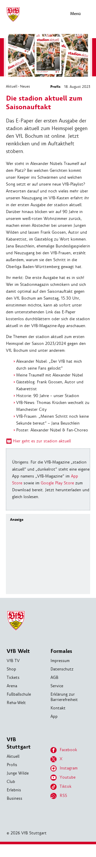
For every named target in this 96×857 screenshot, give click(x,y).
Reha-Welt (16, 702)
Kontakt (58, 708)
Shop (11, 669)
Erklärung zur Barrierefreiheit (64, 697)
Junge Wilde (18, 773)
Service (56, 686)
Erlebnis (14, 790)
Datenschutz (61, 669)
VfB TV (13, 660)
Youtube (68, 777)
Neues (25, 86)
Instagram (69, 768)
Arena (12, 686)
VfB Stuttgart (19, 743)
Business (14, 798)
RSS (63, 795)
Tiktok (65, 786)
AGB (54, 677)
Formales (61, 651)
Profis (55, 86)
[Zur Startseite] (13, 21)
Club (11, 781)
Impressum (60, 660)
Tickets (13, 677)
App (54, 716)
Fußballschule (19, 694)
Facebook (68, 749)
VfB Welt (18, 651)
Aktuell (11, 86)
